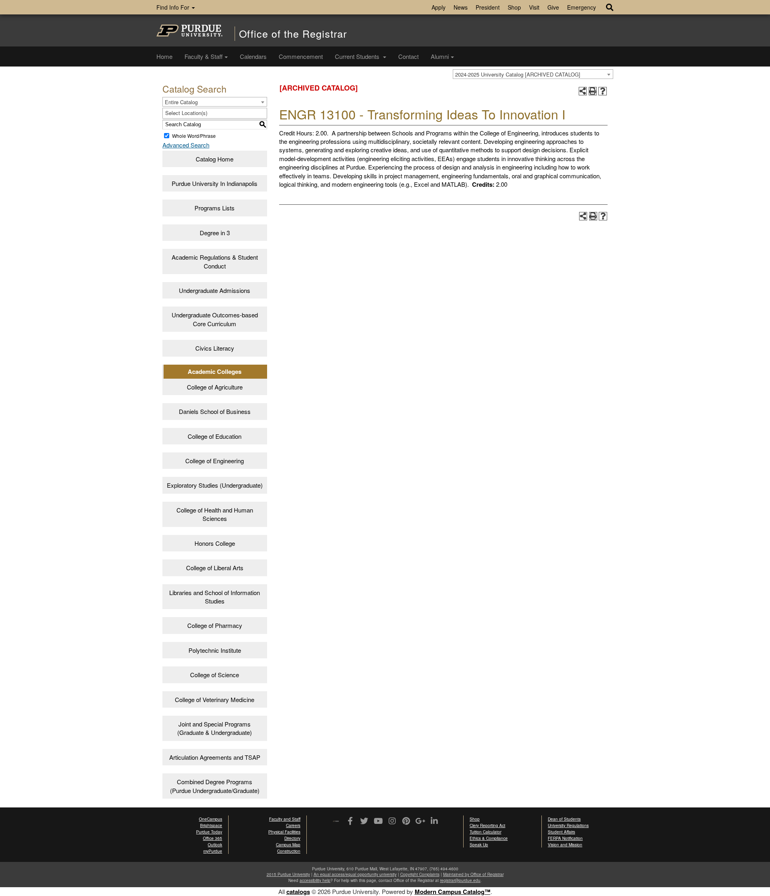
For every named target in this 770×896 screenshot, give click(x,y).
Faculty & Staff (203, 56)
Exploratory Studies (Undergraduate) (215, 485)
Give (553, 7)
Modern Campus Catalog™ (452, 891)
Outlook (215, 845)
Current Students (358, 56)
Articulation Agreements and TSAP (214, 757)
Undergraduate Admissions (214, 290)
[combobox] (533, 74)
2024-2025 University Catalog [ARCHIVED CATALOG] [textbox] (517, 74)
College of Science (214, 674)
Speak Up (479, 845)
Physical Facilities (284, 832)
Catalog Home (214, 159)
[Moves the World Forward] (335, 821)
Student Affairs (561, 832)
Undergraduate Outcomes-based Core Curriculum (215, 319)
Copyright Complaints (420, 874)
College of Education (214, 436)
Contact (408, 56)
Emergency (581, 7)
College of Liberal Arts (214, 567)
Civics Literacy (214, 348)
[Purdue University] (189, 30)
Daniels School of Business (215, 411)
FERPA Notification (565, 838)
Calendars (253, 56)
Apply (439, 7)
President (488, 7)
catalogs (298, 891)
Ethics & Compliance (489, 838)
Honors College (215, 543)
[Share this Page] (583, 91)
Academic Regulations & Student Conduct (215, 261)
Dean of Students (564, 819)
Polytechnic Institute (214, 650)
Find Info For (173, 7)
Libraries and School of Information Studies (214, 596)
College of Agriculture (215, 387)
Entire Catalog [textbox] (181, 102)
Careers (293, 825)
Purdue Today (209, 832)
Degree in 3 (215, 232)
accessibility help (315, 880)
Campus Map (288, 845)
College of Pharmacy (214, 625)
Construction (288, 851)
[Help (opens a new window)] (602, 91)
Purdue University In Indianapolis (214, 183)
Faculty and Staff (284, 819)
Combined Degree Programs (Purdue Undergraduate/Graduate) (214, 785)
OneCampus (210, 819)
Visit (534, 7)
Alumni (440, 56)
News (461, 7)
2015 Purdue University (288, 874)
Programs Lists (215, 208)
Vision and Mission (565, 845)
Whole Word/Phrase (194, 135)
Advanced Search (185, 145)
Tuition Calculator (485, 832)
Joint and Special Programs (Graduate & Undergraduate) (214, 728)
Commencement (301, 56)
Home (164, 56)
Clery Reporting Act (487, 825)
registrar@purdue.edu (460, 880)
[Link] (350, 821)
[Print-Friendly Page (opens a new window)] (593, 91)
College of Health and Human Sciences (214, 514)
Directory (292, 838)
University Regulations (568, 825)
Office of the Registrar (293, 33)
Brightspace (211, 825)
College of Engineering (214, 460)
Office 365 (212, 838)
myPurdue (212, 851)
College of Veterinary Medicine (214, 699)
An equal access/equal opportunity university (355, 874)
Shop (514, 7)
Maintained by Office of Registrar (473, 874)
